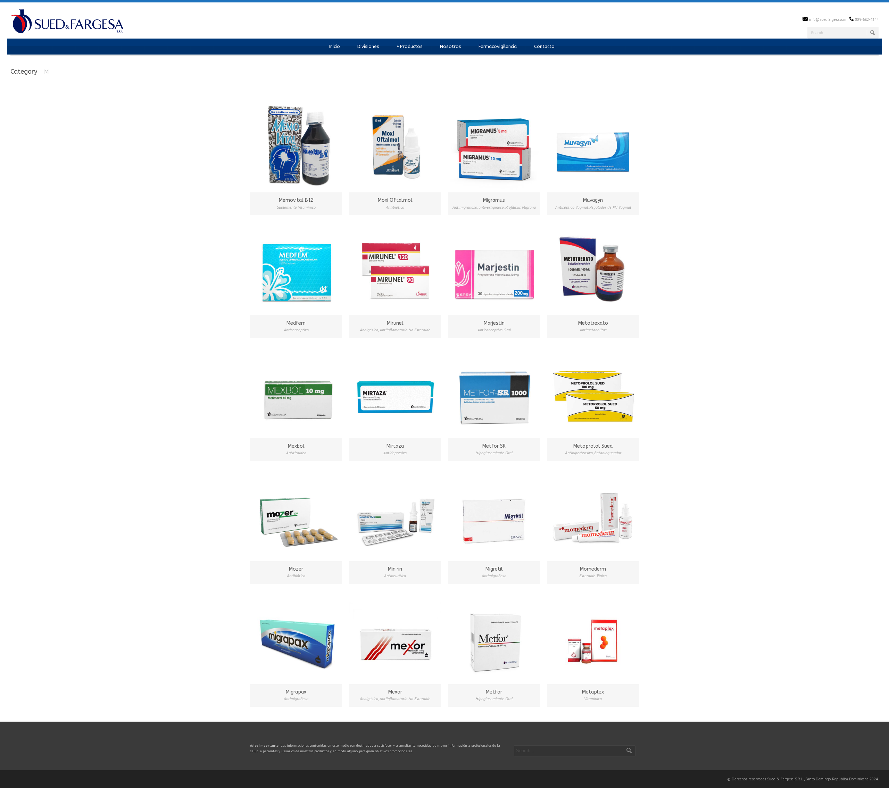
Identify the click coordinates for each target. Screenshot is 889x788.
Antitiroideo (296, 452)
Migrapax (296, 692)
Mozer (296, 569)
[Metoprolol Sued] (593, 391)
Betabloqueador (607, 452)
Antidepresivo (395, 452)
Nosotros (450, 46)
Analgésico (369, 329)
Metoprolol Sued (593, 446)
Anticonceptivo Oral (494, 329)
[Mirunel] (395, 268)
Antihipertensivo (579, 452)
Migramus (494, 200)
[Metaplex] (593, 637)
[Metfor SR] (494, 391)
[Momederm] (593, 514)
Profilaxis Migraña (520, 207)
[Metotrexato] (593, 268)
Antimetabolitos (593, 329)
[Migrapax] (296, 637)
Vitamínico (593, 698)
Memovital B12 (296, 200)
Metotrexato (593, 323)
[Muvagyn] (593, 145)
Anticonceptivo (296, 329)
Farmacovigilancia (498, 46)
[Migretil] (494, 514)
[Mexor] (395, 637)
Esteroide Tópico (593, 575)
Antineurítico (395, 575)
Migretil (494, 569)
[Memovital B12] (296, 145)
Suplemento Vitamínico (296, 207)
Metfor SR (494, 446)
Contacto (544, 46)
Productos (410, 46)
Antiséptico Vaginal (571, 207)
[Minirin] (395, 514)
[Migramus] (494, 145)
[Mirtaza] (395, 391)
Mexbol (296, 446)
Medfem (296, 323)
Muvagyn (593, 200)
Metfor (494, 692)
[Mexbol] (296, 391)
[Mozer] (296, 514)
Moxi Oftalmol (395, 200)
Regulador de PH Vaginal (610, 207)
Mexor (395, 692)
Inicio (334, 46)
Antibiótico (395, 207)
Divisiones (368, 46)
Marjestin (494, 323)
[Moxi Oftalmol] (395, 145)
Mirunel (395, 323)
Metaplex (593, 692)
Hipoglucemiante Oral (494, 452)
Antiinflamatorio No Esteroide (405, 329)
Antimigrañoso (464, 207)
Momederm (593, 569)
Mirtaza (395, 446)
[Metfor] (494, 637)
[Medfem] (296, 268)
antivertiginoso (491, 207)
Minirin (395, 569)
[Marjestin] (494, 268)
